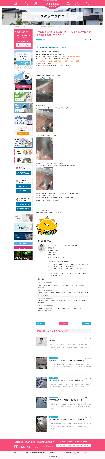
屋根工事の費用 (38, 452)
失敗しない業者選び (81, 452)
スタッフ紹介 (25, 4)
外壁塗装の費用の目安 (23, 204)
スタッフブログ (87, 4)
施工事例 (68, 4)
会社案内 (16, 4)
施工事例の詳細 (54, 377)
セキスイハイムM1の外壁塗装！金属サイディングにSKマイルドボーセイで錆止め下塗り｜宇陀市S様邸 (63, 286)
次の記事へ (86, 323)
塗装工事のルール (71, 452)
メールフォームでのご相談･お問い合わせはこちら (74, 445)
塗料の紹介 (31, 452)
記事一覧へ (63, 323)
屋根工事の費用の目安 (23, 208)
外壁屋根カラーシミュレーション (58, 452)
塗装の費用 (25, 452)
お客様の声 (76, 4)
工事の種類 (23, 190)
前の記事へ (40, 323)
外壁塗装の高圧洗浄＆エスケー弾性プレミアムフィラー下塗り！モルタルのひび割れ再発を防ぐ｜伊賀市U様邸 (63, 294)
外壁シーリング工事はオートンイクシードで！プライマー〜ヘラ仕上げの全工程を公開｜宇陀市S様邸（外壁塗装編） (63, 309)
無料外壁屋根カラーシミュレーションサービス (23, 172)
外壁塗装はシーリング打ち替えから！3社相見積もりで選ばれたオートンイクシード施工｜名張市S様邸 (63, 301)
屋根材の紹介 (46, 452)
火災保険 (88, 452)
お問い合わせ (35, 4)
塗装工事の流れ (23, 186)
